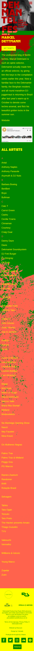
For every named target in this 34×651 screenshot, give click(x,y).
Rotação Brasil (9, 488)
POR (14, 622)
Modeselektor (8, 414)
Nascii (5, 427)
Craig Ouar (7, 232)
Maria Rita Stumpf (11, 405)
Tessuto (5, 514)
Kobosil (5, 345)
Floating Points (9, 284)
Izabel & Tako (8, 310)
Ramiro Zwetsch (10, 475)
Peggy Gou (7, 462)
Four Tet (6, 288)
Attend (17, 646)
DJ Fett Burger (9, 253)
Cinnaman (7, 223)
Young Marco (8, 561)
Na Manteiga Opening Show (15, 423)
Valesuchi (6, 540)
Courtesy (6, 227)
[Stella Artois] (25, 605)
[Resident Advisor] (25, 594)
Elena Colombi (9, 275)
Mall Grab (6, 388)
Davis (4, 245)
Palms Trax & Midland (12, 457)
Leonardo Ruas (9, 366)
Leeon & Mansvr (10, 358)
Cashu (5, 214)
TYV (4, 531)
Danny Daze (8, 240)
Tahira (5, 505)
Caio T (5, 206)
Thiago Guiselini (9, 527)
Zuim (4, 574)
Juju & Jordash (9, 332)
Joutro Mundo (8, 327)
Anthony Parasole (10, 171)
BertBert (6, 188)
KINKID (5, 340)
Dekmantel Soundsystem (14, 249)
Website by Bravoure (15, 628)
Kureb (4, 349)
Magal (5, 384)
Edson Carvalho (9, 271)
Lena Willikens (9, 362)
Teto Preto (7, 518)
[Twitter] (10, 640)
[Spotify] (30, 640)
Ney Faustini (8, 431)
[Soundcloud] (23, 640)
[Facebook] (3, 640)
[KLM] (8, 605)
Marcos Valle (8, 401)
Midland (5, 410)
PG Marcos (7, 466)
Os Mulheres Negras (12, 444)
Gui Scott (6, 297)
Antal (4, 162)
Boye (4, 193)
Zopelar (5, 570)
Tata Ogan (7, 509)
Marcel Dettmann (10, 397)
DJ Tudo (6, 262)
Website (6, 120)
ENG (17, 622)
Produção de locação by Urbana (16, 634)
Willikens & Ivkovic (11, 553)
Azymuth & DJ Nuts (11, 175)
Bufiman (6, 197)
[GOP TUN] (8, 594)
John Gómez (8, 323)
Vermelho (6, 544)
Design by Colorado (17, 631)
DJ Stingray (7, 258)
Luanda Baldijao (9, 371)
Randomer (7, 479)
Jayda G (6, 319)
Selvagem (6, 496)
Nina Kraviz (7, 436)
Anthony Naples (9, 167)
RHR (4, 483)
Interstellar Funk (10, 306)
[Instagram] (17, 640)
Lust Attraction (9, 375)
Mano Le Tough (9, 392)
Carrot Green (8, 210)
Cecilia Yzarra (8, 219)
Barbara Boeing (9, 184)
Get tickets (9, 48)
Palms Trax (7, 453)
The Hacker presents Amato (15, 522)
